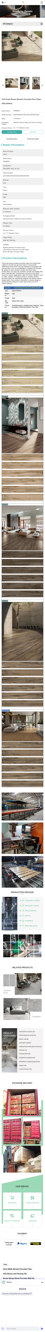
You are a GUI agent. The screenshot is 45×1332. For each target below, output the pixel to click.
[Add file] (2, 1328)
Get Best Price (12, 132)
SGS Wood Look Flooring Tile (15, 1274)
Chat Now (33, 132)
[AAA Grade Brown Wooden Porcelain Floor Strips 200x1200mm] (22, 53)
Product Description (33, 139)
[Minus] (42, 1282)
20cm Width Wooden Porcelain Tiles (17, 1269)
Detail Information (12, 139)
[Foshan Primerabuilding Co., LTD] (23, 2)
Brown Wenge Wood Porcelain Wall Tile (18, 1278)
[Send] (42, 1328)
